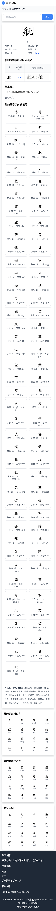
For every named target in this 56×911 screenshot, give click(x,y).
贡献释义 (9, 97)
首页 (4, 9)
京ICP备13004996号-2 (28, 907)
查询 (47, 16)
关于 (4, 876)
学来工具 (17, 880)
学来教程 (6, 880)
